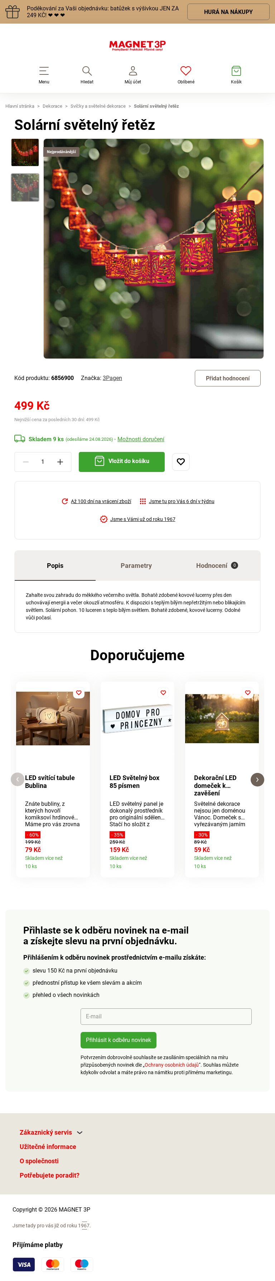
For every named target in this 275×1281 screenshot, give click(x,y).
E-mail (94, 1016)
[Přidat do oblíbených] (181, 462)
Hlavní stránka (19, 106)
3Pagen (112, 378)
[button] (17, 779)
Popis (55, 565)
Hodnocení (216, 565)
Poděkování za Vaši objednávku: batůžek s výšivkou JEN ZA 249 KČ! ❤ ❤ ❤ (103, 12)
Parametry (136, 565)
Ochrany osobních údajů (172, 1065)
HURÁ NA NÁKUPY (228, 12)
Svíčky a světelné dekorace (98, 106)
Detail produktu (82, 864)
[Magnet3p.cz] (137, 47)
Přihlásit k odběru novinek (118, 1040)
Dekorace (52, 106)
